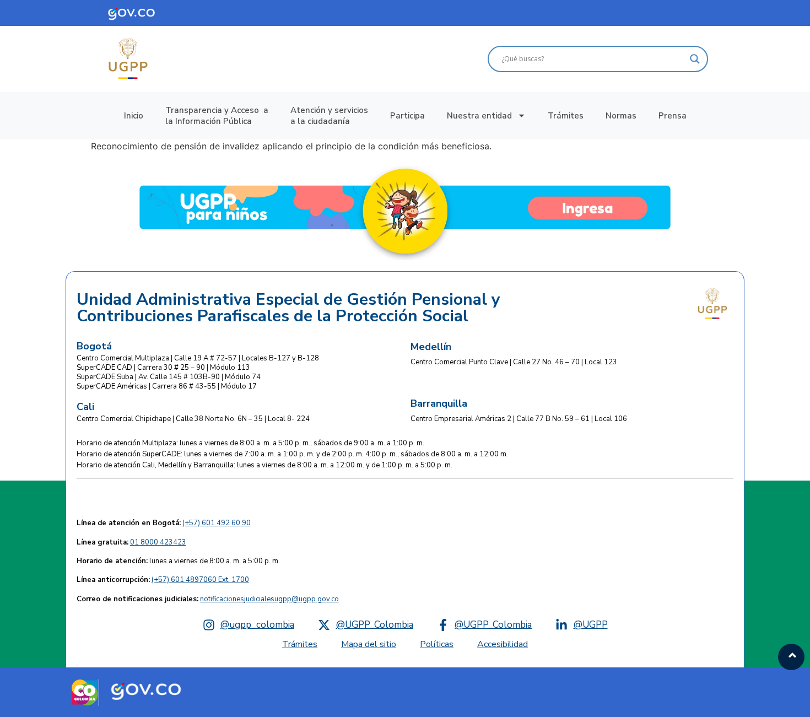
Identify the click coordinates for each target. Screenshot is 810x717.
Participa (407, 115)
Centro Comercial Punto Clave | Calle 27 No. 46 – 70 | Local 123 (514, 362)
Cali (85, 407)
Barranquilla (439, 403)
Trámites (566, 115)
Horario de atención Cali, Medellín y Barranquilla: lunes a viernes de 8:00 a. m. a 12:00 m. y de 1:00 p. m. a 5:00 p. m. (264, 465)
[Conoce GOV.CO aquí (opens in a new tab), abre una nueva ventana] (139, 13)
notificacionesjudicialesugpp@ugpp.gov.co (269, 599)
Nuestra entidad (479, 115)
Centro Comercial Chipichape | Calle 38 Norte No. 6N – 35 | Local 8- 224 (193, 419)
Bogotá (94, 346)
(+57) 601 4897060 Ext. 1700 (200, 580)
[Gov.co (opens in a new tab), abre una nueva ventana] (146, 690)
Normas (621, 115)
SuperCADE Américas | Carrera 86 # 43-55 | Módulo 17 (167, 386)
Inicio (133, 115)
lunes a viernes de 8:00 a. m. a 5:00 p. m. (178, 561)
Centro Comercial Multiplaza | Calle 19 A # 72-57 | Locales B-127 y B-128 (198, 358)
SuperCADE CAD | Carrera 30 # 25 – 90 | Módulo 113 (163, 368)
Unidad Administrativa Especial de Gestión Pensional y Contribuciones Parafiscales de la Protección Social (288, 308)
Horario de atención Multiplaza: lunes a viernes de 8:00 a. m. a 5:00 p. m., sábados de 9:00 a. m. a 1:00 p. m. (250, 443)
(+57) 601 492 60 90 (216, 523)
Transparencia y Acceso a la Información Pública (216, 116)
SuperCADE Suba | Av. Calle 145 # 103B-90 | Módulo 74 (169, 377)
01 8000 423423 (158, 542)
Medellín (431, 347)
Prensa (672, 115)
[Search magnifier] (695, 59)
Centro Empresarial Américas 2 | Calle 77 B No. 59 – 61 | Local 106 (519, 419)
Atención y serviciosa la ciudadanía (329, 116)
